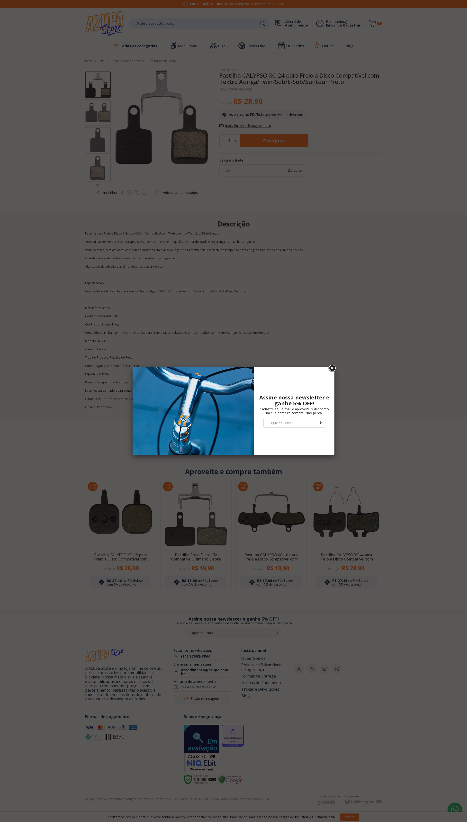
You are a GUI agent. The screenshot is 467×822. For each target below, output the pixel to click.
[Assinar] (320, 423)
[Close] (332, 368)
